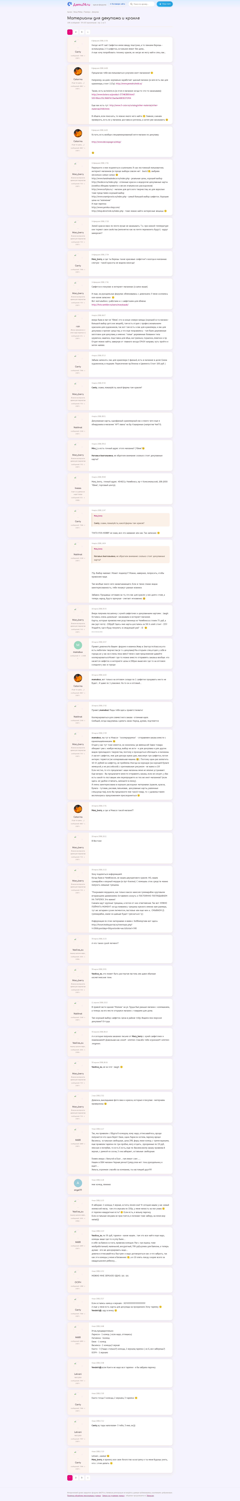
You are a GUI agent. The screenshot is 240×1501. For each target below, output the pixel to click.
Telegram (150, 1495)
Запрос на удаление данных (113, 1495)
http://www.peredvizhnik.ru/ (129, 83)
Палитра (87, 12)
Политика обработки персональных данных (84, 1495)
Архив (69, 12)
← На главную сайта (117, 4)
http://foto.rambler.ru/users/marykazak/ (110, 304)
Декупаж (95, 12)
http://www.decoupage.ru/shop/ (106, 142)
